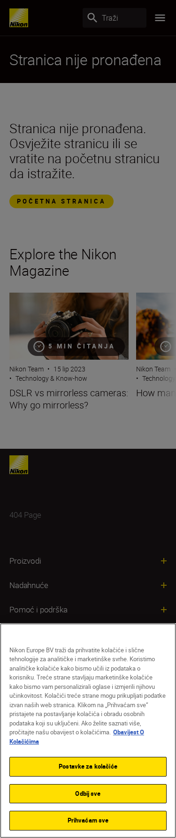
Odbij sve (87, 793)
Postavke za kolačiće (88, 766)
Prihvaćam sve (88, 820)
